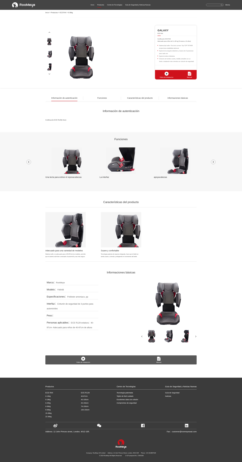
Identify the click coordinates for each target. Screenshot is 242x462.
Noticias (168, 396)
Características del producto (140, 98)
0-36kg (48, 406)
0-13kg (48, 396)
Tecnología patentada (125, 393)
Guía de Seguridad (172, 393)
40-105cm (84, 400)
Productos (100, 5)
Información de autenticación (64, 98)
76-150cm (84, 406)
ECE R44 (63, 12)
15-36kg (48, 413)
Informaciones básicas (178, 98)
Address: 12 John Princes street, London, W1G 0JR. (67, 431)
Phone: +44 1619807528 (148, 453)
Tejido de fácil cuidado (125, 396)
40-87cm (84, 396)
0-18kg (48, 400)
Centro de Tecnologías (114, 5)
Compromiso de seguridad (127, 403)
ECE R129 (85, 393)
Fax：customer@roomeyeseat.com (182, 431)
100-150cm (85, 410)
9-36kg (70, 12)
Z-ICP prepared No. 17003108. (134, 455)
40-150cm (84, 403)
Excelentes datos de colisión (127, 400)
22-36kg (48, 417)
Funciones (102, 98)
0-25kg (48, 403)
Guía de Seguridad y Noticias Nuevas (137, 5)
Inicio (92, 5)
